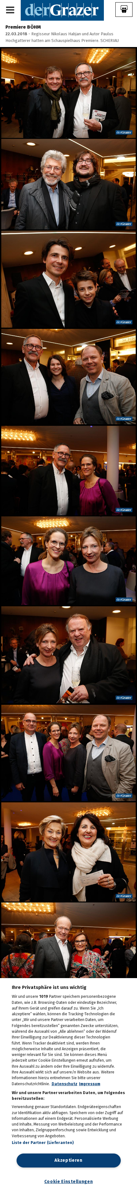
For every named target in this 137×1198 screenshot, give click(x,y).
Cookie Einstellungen (68, 1181)
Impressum (89, 1084)
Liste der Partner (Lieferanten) (43, 1142)
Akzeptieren (68, 1160)
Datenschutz (64, 1084)
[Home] (62, 10)
